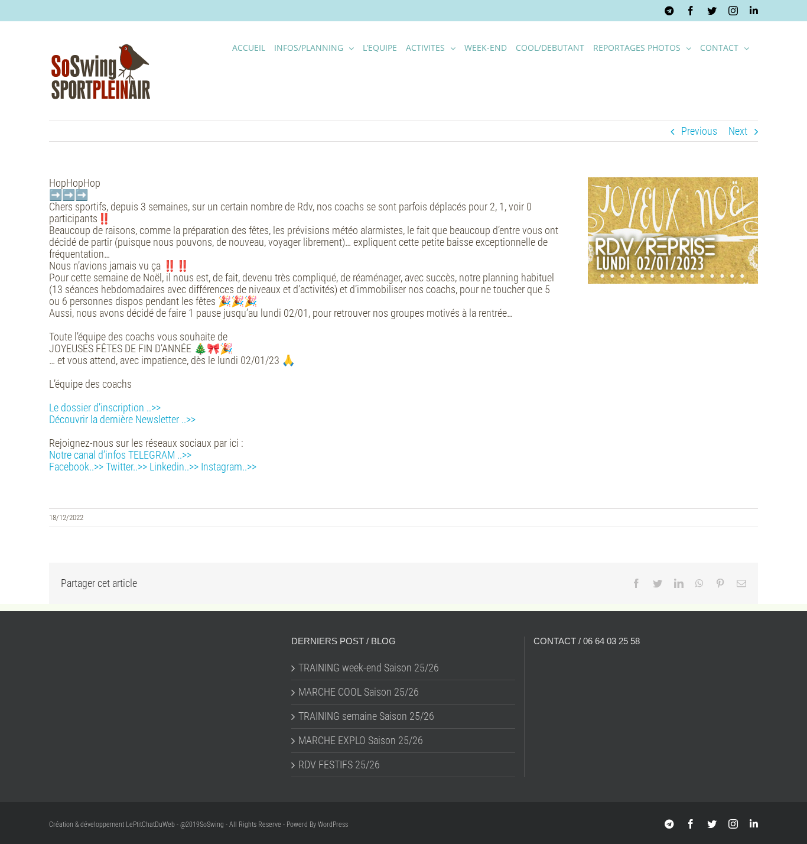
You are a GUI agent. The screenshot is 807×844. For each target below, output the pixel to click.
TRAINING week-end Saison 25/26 (368, 668)
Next (737, 131)
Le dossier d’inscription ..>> (105, 407)
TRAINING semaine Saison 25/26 (366, 716)
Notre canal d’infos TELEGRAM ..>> (120, 455)
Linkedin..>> (174, 466)
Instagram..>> (228, 466)
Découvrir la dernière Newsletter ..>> (122, 419)
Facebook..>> (76, 466)
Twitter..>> (126, 466)
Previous (699, 131)
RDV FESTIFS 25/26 (339, 765)
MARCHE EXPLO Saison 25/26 (360, 740)
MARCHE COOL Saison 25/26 (358, 692)
